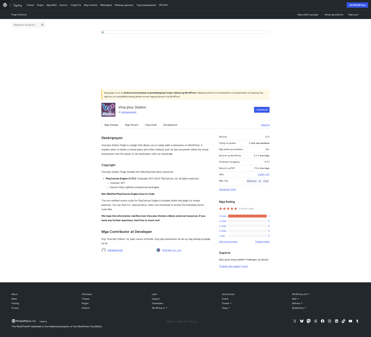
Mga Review (131, 124)
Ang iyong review (228, 241)
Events (225, 299)
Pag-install (150, 124)
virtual (265, 181)
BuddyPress (299, 308)
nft (260, 181)
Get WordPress (357, 5)
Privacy (15, 308)
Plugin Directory (19, 14)
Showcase (87, 294)
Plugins (85, 303)
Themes (86, 299)
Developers (157, 303)
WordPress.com (301, 294)
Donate (227, 303)
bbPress (297, 303)
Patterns (86, 308)
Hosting (15, 303)
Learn (154, 294)
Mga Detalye (111, 124)
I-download (262, 109)
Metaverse (251, 181)
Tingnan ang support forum (233, 266)
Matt (295, 299)
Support (156, 299)
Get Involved (228, 294)
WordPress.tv (159, 308)
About (14, 294)
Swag (226, 308)
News (14, 299)
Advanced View (227, 189)
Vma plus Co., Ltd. (172, 250)
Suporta (265, 124)
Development (170, 124)
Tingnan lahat (262, 241)
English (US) (264, 174)
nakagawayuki (128, 112)
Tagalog (43, 321)
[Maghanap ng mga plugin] (42, 25)
